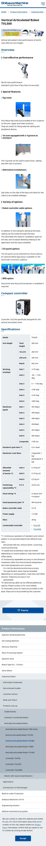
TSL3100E (37, 529)
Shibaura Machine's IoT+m (13, 799)
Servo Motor (7, 670)
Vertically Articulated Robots (16, 723)
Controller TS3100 (13, 758)
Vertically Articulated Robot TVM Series (22, 729)
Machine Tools (8, 659)
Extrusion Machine (9, 647)
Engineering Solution (11, 805)
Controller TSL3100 (13, 764)
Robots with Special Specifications (18, 776)
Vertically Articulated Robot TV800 (19, 746)
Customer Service (10, 694)
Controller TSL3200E (14, 770)
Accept (23, 838)
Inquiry (24, 610)
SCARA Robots (10, 711)
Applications (8, 782)
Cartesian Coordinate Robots (16, 717)
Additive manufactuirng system (15, 811)
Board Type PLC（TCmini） (13, 664)
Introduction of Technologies (15, 787)
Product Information (13, 628)
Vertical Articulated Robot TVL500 (20, 741)
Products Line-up (10, 706)
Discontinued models (12, 688)
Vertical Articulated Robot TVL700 (19, 735)
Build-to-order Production (13, 793)
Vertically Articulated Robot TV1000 (20, 752)
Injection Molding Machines (13, 635)
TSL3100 (36, 525)
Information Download (12, 682)
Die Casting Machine (10, 641)
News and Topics (10, 700)
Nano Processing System (12, 653)
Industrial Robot (8, 676)
